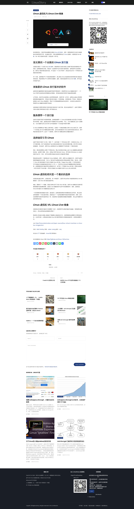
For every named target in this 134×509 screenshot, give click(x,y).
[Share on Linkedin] (27, 43)
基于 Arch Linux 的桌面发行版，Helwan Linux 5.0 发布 (38, 478)
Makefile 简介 (98, 76)
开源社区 (79, 2)
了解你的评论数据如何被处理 (50, 366)
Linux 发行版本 (59, 52)
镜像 (75, 79)
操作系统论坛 (104, 505)
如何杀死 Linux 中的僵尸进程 (101, 57)
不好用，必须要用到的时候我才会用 (99, 486)
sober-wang (51, 229)
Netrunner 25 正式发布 (31, 480)
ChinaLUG (98, 505)
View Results (98, 494)
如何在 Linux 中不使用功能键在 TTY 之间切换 (70, 281)
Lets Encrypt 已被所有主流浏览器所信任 (70, 441)
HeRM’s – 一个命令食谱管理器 (34, 321)
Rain (51, 44)
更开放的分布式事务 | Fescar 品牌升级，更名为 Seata (34, 309)
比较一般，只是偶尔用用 (96, 485)
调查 (93, 2)
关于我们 (81, 505)
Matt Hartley (40, 229)
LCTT (38, 233)
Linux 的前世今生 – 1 (99, 88)
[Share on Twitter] (27, 34)
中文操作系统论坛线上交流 (95, 13)
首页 (54, 2)
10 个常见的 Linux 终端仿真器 (66, 298)
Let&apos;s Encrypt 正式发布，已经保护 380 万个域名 (71, 401)
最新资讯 (61, 2)
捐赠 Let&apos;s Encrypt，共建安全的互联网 (40, 401)
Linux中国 (36, 10)
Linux (65, 54)
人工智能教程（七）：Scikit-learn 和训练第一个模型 (34, 298)
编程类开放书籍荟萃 (99, 53)
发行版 (64, 62)
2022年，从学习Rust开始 (101, 63)
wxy (60, 229)
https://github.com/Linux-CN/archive (58, 239)
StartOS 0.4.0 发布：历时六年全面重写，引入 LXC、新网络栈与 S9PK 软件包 (43, 475)
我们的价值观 (91, 505)
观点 (44, 273)
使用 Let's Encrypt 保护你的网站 (66, 321)
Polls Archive (92, 497)
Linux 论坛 (69, 2)
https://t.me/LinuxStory (76, 475)
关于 (86, 2)
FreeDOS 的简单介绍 (49, 280)
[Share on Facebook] (27, 30)
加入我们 (86, 505)
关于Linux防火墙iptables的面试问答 (38, 441)
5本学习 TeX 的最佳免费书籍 (101, 81)
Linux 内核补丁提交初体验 (101, 85)
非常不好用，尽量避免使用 (97, 488)
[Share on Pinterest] (27, 38)
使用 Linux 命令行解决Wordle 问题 (100, 70)
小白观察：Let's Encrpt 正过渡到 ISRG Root (66, 309)
